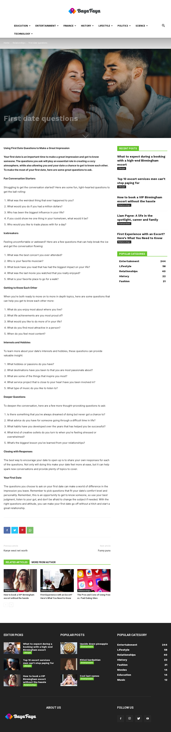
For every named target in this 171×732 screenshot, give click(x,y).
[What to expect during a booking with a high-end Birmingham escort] (12, 648)
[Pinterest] (22, 530)
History (86, 25)
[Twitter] (14, 530)
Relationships (19, 42)
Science (140, 25)
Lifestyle (104, 25)
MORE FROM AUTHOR (44, 562)
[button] (163, 26)
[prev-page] (6, 605)
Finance (68, 25)
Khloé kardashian (90, 659)
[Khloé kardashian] (68, 664)
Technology (22, 33)
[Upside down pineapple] (68, 648)
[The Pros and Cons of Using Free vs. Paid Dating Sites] (94, 580)
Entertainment (45, 25)
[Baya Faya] (85, 11)
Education (21, 25)
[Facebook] (7, 530)
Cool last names (89, 676)
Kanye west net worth (16, 550)
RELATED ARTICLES (17, 562)
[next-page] (11, 605)
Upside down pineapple (94, 643)
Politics (123, 25)
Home (7, 42)
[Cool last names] (68, 680)
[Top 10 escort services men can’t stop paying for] (12, 664)
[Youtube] (147, 718)
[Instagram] (129, 718)
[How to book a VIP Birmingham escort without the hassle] (20, 580)
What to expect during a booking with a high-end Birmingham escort (141, 160)
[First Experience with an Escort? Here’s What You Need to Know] (57, 580)
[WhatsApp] (30, 530)
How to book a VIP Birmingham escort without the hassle (34, 679)
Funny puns (104, 550)
